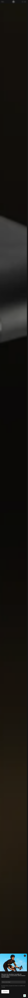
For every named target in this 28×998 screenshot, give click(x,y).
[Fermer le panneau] (25, 956)
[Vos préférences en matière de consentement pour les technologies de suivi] (24, 995)
